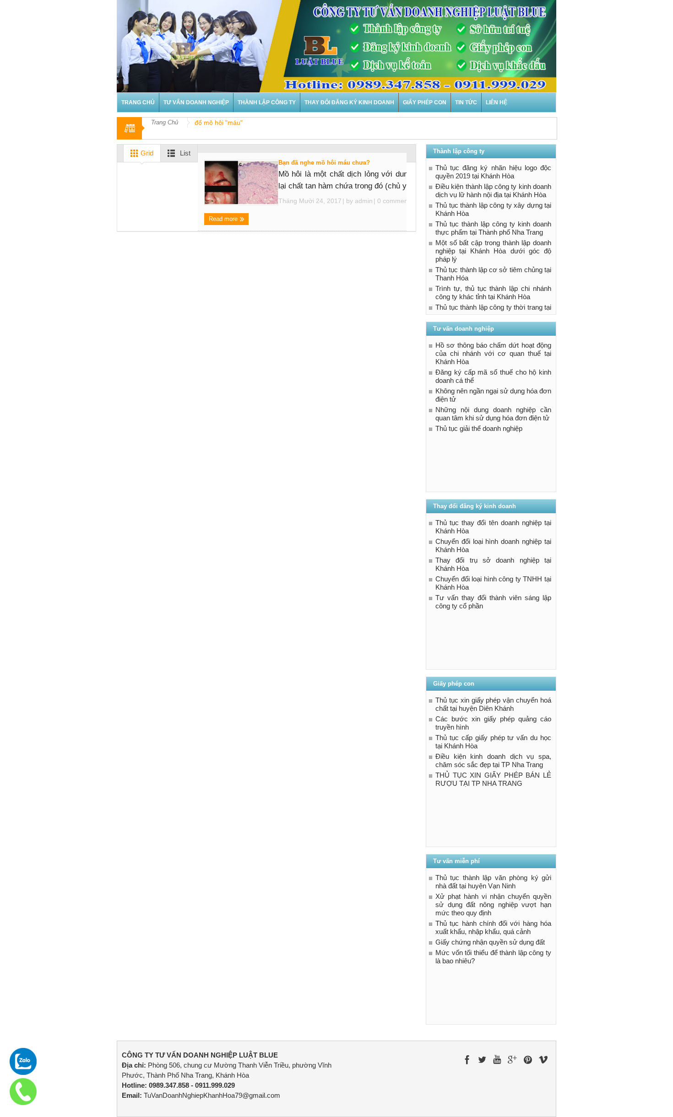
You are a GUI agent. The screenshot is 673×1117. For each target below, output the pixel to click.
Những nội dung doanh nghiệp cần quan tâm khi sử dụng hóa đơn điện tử (493, 414)
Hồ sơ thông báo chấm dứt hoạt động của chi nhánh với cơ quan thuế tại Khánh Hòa (493, 353)
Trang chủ (138, 102)
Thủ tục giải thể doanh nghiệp (478, 428)
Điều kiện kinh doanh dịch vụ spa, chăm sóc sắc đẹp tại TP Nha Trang (493, 760)
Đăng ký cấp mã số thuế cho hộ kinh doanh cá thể (493, 376)
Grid (146, 153)
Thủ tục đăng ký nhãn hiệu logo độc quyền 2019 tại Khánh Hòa (493, 172)
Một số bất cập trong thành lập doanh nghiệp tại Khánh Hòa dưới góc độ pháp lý (493, 251)
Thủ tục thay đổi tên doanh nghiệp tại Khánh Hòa (493, 527)
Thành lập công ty (267, 102)
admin (364, 200)
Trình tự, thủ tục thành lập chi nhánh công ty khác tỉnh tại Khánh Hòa (493, 293)
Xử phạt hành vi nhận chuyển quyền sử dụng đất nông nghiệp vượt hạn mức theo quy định (493, 904)
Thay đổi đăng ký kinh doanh (349, 102)
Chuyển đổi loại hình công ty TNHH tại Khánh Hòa (493, 583)
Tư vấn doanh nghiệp (196, 102)
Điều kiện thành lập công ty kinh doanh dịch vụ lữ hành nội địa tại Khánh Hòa (493, 191)
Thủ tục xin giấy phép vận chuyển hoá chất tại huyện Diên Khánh (493, 704)
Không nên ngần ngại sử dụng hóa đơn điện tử (493, 395)
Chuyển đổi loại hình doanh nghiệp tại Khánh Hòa (493, 545)
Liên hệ (496, 102)
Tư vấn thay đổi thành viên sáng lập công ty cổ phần (493, 602)
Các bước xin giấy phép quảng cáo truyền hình (493, 723)
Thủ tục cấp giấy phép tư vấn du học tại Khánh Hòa (493, 742)
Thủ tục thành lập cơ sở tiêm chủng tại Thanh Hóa (493, 274)
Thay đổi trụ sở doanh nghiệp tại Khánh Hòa (493, 564)
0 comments (394, 200)
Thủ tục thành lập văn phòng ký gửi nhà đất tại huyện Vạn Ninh (493, 882)
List (184, 153)
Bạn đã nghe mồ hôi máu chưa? (324, 162)
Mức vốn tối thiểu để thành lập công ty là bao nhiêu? (493, 957)
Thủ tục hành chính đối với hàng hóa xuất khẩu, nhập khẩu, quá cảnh (493, 927)
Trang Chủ (164, 122)
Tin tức (466, 102)
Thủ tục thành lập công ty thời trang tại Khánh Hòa (493, 311)
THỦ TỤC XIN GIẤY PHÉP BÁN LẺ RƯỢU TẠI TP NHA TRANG (493, 779)
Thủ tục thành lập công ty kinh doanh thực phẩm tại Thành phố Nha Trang (493, 228)
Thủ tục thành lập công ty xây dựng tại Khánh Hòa (493, 209)
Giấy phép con (424, 102)
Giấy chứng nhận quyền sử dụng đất (490, 942)
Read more (224, 218)
